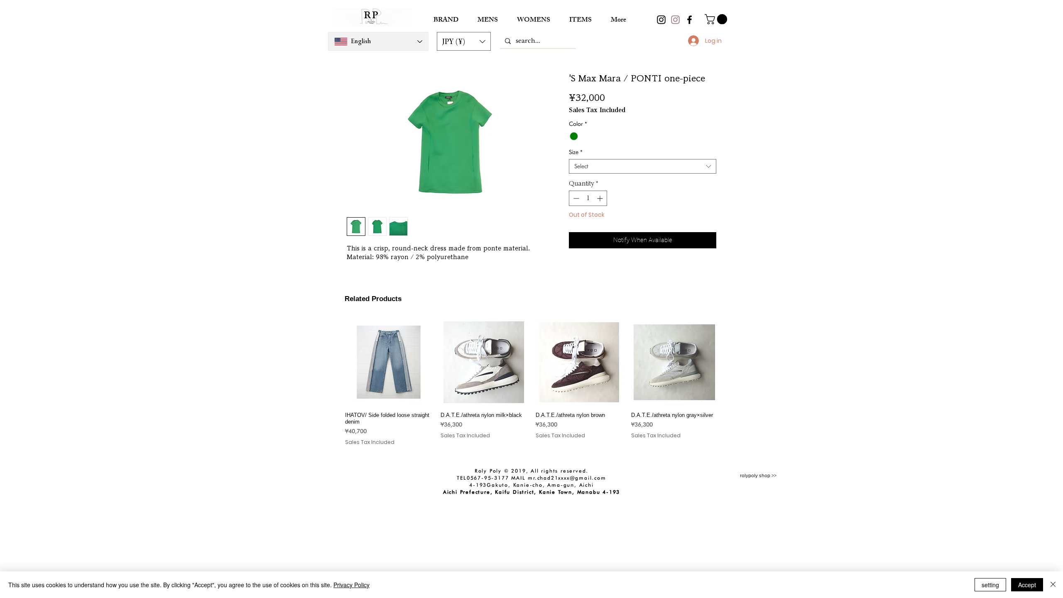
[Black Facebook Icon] (689, 19)
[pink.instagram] (675, 19)
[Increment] (600, 198)
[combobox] (642, 166)
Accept (1027, 585)
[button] (464, 41)
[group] (531, 385)
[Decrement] (575, 198)
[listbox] (464, 41)
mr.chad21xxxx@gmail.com (567, 478)
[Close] (1053, 584)
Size (576, 152)
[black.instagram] (661, 19)
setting (990, 585)
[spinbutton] (587, 198)
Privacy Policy (351, 585)
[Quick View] (388, 362)
